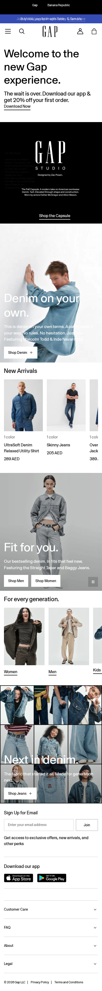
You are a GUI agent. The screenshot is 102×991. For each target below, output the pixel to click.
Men (52, 671)
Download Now (17, 106)
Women (10, 671)
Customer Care (16, 909)
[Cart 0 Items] (94, 31)
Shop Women (45, 581)
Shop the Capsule (54, 215)
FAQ (7, 927)
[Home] (50, 31)
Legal (8, 964)
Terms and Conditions (68, 982)
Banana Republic (59, 5)
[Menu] (8, 31)
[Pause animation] (93, 582)
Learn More (76, 19)
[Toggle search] (22, 31)
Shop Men (16, 581)
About (8, 946)
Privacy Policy (40, 982)
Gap (35, 5)
